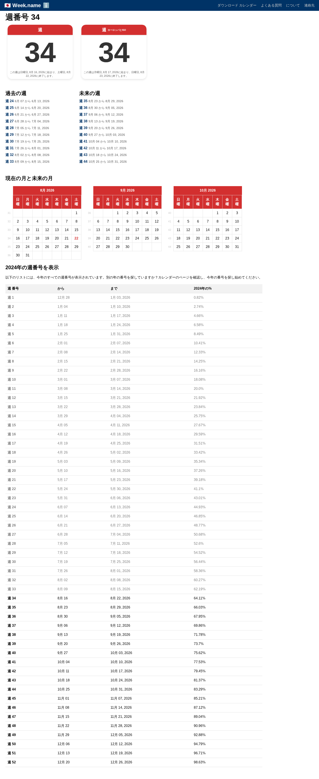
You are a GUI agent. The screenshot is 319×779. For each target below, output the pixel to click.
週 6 (11, 343)
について (293, 5)
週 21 (12, 480)
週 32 (9, 155)
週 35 (83, 101)
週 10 (12, 379)
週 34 (12, 598)
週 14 (12, 416)
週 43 (83, 155)
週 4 (11, 325)
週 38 (83, 121)
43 (169, 238)
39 (89, 238)
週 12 (12, 398)
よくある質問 (271, 5)
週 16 (12, 434)
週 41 (83, 141)
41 (169, 221)
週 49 (12, 735)
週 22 (12, 489)
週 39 (83, 128)
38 (89, 229)
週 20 (12, 470)
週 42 (83, 148)
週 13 (12, 407)
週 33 (9, 161)
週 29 (9, 134)
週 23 (12, 498)
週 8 (11, 361)
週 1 (11, 297)
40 (89, 246)
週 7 (11, 352)
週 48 (12, 726)
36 (9, 255)
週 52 (12, 762)
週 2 (11, 306)
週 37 (83, 114)
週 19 (12, 461)
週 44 (83, 161)
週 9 (11, 370)
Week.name (26, 5)
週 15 (12, 425)
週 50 (12, 744)
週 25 (9, 108)
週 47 (12, 716)
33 (9, 229)
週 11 (12, 388)
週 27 (9, 121)
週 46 (12, 707)
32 (9, 221)
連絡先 (309, 5)
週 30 (9, 141)
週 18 (12, 452)
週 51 (12, 753)
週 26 (9, 114)
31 (9, 213)
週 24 (9, 101)
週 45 (12, 698)
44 (169, 246)
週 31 (9, 148)
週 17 (12, 443)
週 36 (83, 108)
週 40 (83, 134)
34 (9, 238)
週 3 (11, 316)
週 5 (11, 334)
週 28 (9, 128)
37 (89, 221)
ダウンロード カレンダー (237, 5)
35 (9, 246)
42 (169, 229)
